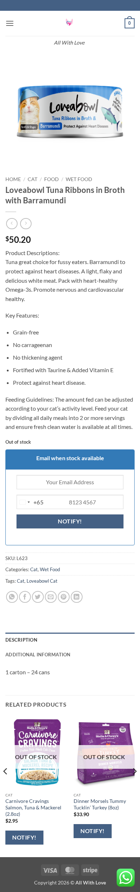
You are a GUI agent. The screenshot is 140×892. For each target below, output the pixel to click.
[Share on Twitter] (38, 597)
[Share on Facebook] (25, 597)
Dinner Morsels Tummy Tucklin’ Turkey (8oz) (100, 804)
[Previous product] (25, 223)
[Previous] (5, 785)
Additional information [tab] (38, 654)
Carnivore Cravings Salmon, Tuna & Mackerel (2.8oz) (33, 807)
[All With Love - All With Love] (69, 23)
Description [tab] (21, 640)
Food (51, 179)
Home (13, 179)
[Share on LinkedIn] (77, 597)
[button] (9, 23)
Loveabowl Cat (42, 581)
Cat (32, 179)
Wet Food (79, 179)
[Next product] (11, 223)
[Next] (134, 785)
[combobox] (30, 502)
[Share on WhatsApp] (12, 597)
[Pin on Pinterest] (64, 597)
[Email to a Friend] (51, 597)
